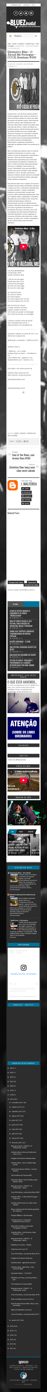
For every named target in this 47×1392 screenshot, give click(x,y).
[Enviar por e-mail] (17, 441)
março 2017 (16, 1138)
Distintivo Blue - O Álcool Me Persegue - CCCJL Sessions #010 (22, 54)
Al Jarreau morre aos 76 (19, 1249)
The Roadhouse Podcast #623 (21, 1284)
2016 (11, 1326)
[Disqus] (23, 549)
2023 (11, 1072)
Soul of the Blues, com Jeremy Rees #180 (25, 1192)
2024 (11, 1068)
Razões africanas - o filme (20, 641)
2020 (11, 1086)
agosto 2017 (16, 1116)
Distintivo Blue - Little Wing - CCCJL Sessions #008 (22, 1268)
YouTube (27, 500)
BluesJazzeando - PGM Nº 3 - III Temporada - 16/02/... (21, 1187)
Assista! (16, 433)
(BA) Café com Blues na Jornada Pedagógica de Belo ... (22, 1227)
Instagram (27, 496)
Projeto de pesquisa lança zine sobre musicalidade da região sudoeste (28, 924)
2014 (11, 1335)
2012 (11, 1344)
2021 (11, 1081)
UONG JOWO (28, 1384)
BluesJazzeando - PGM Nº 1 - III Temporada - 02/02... (21, 1289)
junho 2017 (16, 1125)
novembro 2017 (17, 1102)
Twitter (26, 489)
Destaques (23, 433)
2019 (11, 1090)
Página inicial (32, 582)
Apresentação (16, 5)
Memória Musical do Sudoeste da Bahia (22, 895)
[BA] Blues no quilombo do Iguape (23, 655)
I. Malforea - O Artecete (19, 920)
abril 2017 (15, 1134)
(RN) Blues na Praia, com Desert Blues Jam (24, 1279)
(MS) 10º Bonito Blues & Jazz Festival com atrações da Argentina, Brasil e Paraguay (21, 623)
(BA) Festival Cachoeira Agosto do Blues (23, 648)
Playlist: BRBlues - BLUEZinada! (21, 1215)
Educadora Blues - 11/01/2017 (21, 1273)
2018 (11, 1095)
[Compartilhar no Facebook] (25, 441)
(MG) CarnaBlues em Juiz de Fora (22, 1299)
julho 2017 (15, 1120)
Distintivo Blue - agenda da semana (23, 1263)
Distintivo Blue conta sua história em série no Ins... (23, 1153)
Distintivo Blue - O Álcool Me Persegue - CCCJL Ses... (24, 1198)
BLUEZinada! (15, 1380)
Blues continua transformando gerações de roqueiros (25, 1210)
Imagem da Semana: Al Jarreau (21, 1258)
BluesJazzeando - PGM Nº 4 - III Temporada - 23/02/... (21, 1147)
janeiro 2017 (16, 1320)
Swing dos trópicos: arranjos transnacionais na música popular (22, 634)
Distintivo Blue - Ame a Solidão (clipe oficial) (23, 1164)
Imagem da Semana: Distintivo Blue (23, 1158)
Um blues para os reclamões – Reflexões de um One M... (21, 1221)
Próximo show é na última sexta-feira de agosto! (28, 876)
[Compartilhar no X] (22, 441)
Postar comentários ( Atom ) (24, 590)
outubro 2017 (16, 1107)
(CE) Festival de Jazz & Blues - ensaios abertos (24, 1170)
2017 (11, 1099)
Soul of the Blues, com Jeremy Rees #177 (25, 1314)
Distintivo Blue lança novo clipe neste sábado (24, 1204)
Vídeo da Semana (12, 435)
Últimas (15, 604)
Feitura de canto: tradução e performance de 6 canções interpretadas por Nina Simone (22, 663)
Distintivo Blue (31, 433)
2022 (11, 1077)
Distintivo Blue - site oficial (20, 873)
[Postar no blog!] (19, 441)
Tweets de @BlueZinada (17, 760)
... (31, 604)
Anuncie (27, 5)
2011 (11, 1348)
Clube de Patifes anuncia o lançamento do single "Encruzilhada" (20, 613)
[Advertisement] (23, 416)
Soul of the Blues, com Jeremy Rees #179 (25, 1254)
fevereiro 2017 (17, 1143)
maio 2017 (15, 1129)
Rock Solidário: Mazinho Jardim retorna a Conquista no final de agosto (27, 901)
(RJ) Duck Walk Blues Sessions (21, 1310)
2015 (11, 1331)
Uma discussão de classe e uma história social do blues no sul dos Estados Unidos (18, 846)
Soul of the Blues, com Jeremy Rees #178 (25, 1295)
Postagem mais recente (16, 582)
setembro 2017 (17, 1111)
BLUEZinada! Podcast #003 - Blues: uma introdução (24, 1304)
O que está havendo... (22, 681)
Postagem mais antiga (31, 585)
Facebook (27, 492)
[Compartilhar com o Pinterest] (27, 441)
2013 (11, 1340)
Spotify (26, 503)
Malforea (25, 1380)
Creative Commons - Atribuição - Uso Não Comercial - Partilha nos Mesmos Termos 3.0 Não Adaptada (23, 1367)
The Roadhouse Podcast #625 (21, 1175)
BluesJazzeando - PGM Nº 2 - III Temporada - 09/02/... (21, 1239)
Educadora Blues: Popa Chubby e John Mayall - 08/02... (24, 1181)
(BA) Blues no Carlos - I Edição (21, 1245)
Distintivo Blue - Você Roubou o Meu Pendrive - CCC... (23, 1233)
